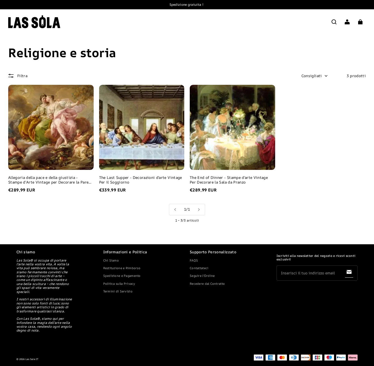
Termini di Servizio (118, 291)
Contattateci (199, 268)
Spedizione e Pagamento (122, 276)
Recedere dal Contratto (207, 283)
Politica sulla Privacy (119, 283)
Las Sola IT (32, 359)
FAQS (194, 260)
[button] (334, 21)
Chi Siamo (111, 260)
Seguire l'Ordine (202, 276)
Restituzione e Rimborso (121, 268)
